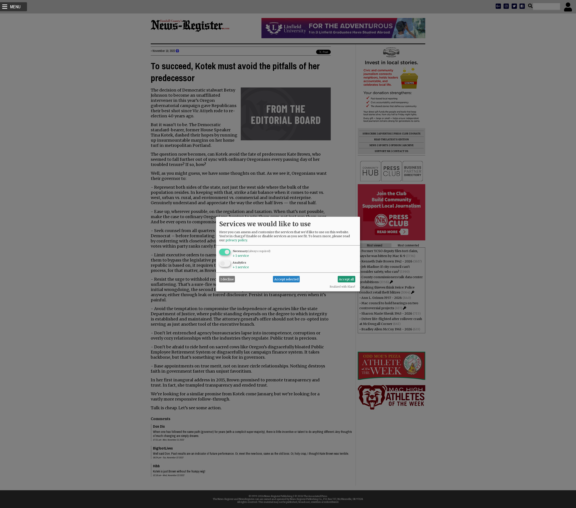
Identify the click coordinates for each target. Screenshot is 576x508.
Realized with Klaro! (342, 286)
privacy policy (236, 240)
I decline (227, 279)
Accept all (346, 279)
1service (241, 256)
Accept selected (286, 279)
